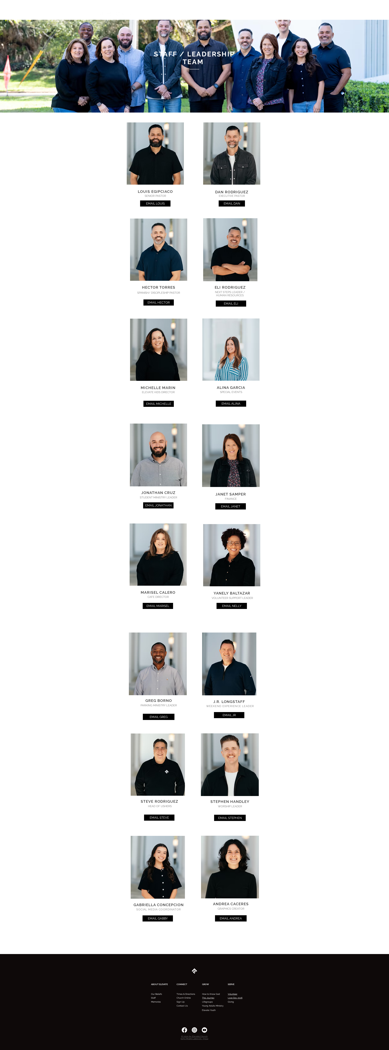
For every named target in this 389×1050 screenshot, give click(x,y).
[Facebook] (184, 1030)
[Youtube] (204, 1030)
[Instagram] (194, 1030)
